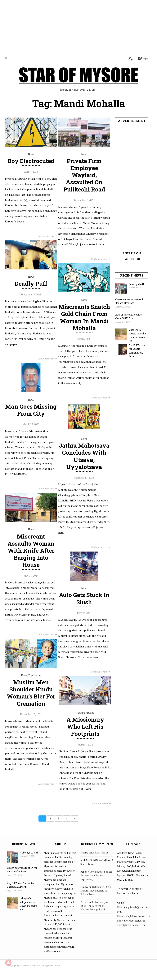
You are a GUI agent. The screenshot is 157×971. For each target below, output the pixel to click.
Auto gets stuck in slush (84, 598)
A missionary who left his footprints (85, 726)
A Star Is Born (100, 852)
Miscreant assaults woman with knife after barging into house (31, 551)
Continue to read (46, 235)
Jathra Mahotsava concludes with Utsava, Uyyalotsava (84, 456)
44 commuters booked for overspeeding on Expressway (96, 875)
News (31, 154)
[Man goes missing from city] (31, 391)
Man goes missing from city (31, 410)
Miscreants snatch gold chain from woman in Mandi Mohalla (84, 317)
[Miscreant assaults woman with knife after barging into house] (31, 521)
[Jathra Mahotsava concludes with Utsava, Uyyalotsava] (84, 430)
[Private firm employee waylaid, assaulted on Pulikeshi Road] (84, 145)
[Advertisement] (78, 27)
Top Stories (34, 675)
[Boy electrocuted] (31, 145)
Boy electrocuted (31, 161)
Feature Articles (85, 712)
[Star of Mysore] (78, 80)
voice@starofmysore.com (131, 925)
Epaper (145, 58)
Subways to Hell (137, 284)
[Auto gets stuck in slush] (84, 580)
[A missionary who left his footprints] (85, 704)
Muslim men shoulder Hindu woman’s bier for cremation (31, 692)
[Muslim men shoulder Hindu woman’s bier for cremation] (31, 667)
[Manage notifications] (8, 963)
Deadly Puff (31, 283)
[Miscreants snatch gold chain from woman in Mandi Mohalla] (84, 291)
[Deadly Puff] (31, 268)
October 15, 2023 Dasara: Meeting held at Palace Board (95, 890)
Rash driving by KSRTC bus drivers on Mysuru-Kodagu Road (94, 905)
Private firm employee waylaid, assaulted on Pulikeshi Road (84, 175)
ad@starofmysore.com (138, 916)
